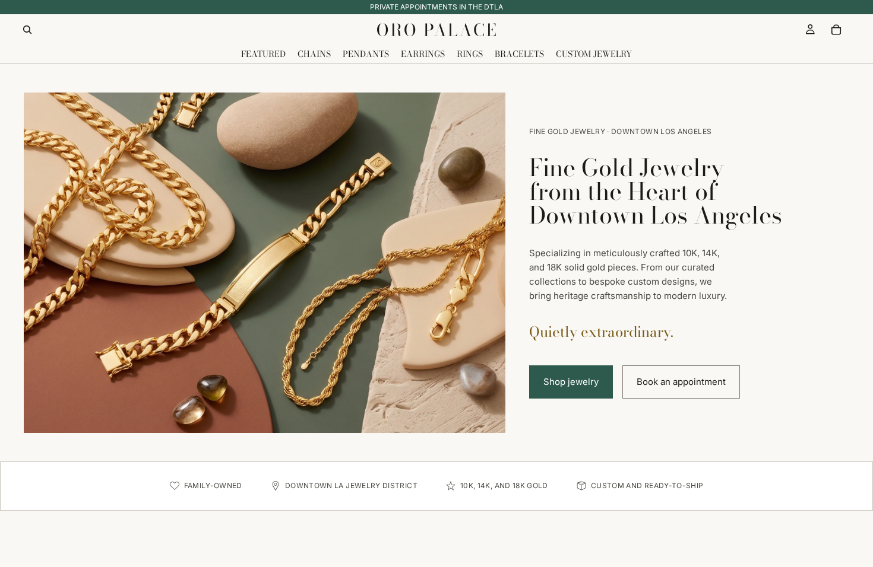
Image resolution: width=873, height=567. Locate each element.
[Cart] (836, 30)
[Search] (27, 30)
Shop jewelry (571, 381)
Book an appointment (681, 381)
